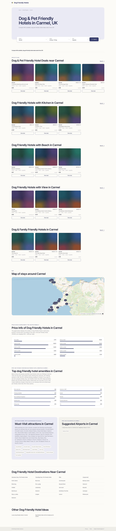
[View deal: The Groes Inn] (23, 241)
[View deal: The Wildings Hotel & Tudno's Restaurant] (46, 157)
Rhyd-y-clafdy (15, 494)
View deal (23, 91)
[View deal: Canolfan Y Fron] (46, 114)
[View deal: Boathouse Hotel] (70, 157)
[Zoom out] (103, 281)
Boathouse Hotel (62, 168)
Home (20, 10)
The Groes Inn (15, 253)
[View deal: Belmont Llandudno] (23, 157)
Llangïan (37, 494)
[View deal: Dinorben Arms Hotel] (70, 241)
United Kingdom (25, 10)
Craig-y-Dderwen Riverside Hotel (89, 84)
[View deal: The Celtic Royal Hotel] (46, 241)
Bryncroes (37, 480)
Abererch (37, 490)
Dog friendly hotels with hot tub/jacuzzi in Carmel (44, 515)
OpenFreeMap (83, 313)
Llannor (60, 494)
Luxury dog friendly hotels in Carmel (20, 515)
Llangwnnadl (85, 477)
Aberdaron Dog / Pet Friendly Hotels (20, 477)
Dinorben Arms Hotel (63, 253)
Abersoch (85, 484)
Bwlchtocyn (14, 490)
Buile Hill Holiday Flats (40, 84)
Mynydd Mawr (62, 484)
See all (102, 61)
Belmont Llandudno (16, 168)
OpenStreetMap (99, 313)
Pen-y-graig (38, 484)
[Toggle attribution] (103, 314)
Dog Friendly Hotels (21, 3)
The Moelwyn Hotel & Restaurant (66, 211)
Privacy (86, 528)
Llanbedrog (37, 487)
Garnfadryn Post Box (63, 490)
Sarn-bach (61, 487)
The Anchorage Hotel (63, 84)
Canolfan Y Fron (38, 126)
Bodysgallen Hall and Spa (64, 126)
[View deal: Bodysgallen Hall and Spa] (70, 114)
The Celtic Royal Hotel (40, 253)
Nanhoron (14, 497)
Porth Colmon (15, 480)
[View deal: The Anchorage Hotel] (70, 72)
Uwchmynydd (62, 480)
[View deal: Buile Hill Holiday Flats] (46, 72)
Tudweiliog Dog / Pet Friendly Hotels (43, 477)
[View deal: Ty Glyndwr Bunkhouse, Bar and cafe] (23, 72)
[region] (58, 296)
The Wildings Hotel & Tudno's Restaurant (44, 168)
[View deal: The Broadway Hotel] (23, 114)
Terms (91, 528)
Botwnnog (14, 484)
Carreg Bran (14, 211)
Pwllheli (13, 487)
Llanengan (85, 490)
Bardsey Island (86, 480)
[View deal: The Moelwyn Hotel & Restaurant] (70, 199)
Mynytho (85, 487)
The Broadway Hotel (16, 126)
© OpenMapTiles (89, 313)
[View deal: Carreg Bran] (23, 199)
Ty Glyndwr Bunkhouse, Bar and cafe (20, 84)
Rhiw (60, 477)
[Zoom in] (103, 279)
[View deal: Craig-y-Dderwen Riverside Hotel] (93, 72)
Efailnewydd (85, 494)
